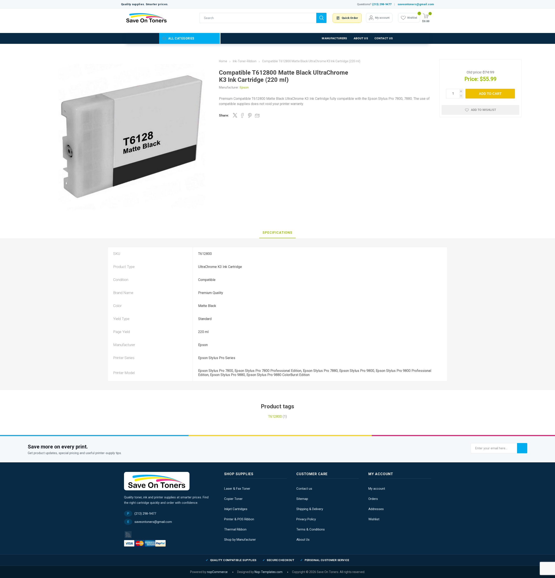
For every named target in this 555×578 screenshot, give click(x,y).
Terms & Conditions (310, 529)
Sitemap (302, 499)
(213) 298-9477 (381, 4)
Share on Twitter (235, 115)
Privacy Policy (306, 519)
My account (382, 17)
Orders (373, 499)
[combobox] (257, 18)
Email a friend (257, 115)
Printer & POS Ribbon (239, 519)
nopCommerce (217, 572)
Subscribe (522, 448)
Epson (244, 87)
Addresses (376, 509)
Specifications (277, 233)
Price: (471, 79)
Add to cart (490, 93)
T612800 (275, 416)
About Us (303, 540)
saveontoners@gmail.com (416, 4)
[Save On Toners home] (156, 481)
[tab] (277, 232)
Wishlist (373, 519)
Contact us (304, 489)
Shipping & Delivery (309, 509)
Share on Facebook (242, 115)
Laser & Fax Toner (237, 489)
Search (321, 18)
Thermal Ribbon (235, 529)
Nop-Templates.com (268, 572)
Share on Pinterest (250, 115)
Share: (224, 115)
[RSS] (128, 534)
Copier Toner (233, 499)
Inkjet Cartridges (235, 509)
